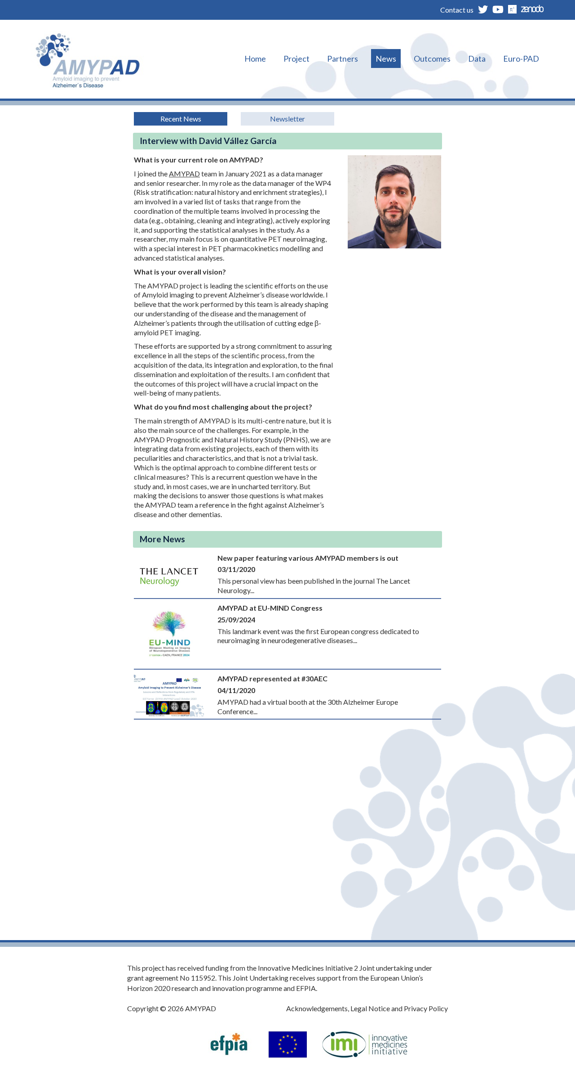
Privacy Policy (426, 1008)
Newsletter (287, 118)
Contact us (456, 9)
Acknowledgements (317, 1008)
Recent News (180, 118)
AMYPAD (184, 173)
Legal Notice (370, 1008)
